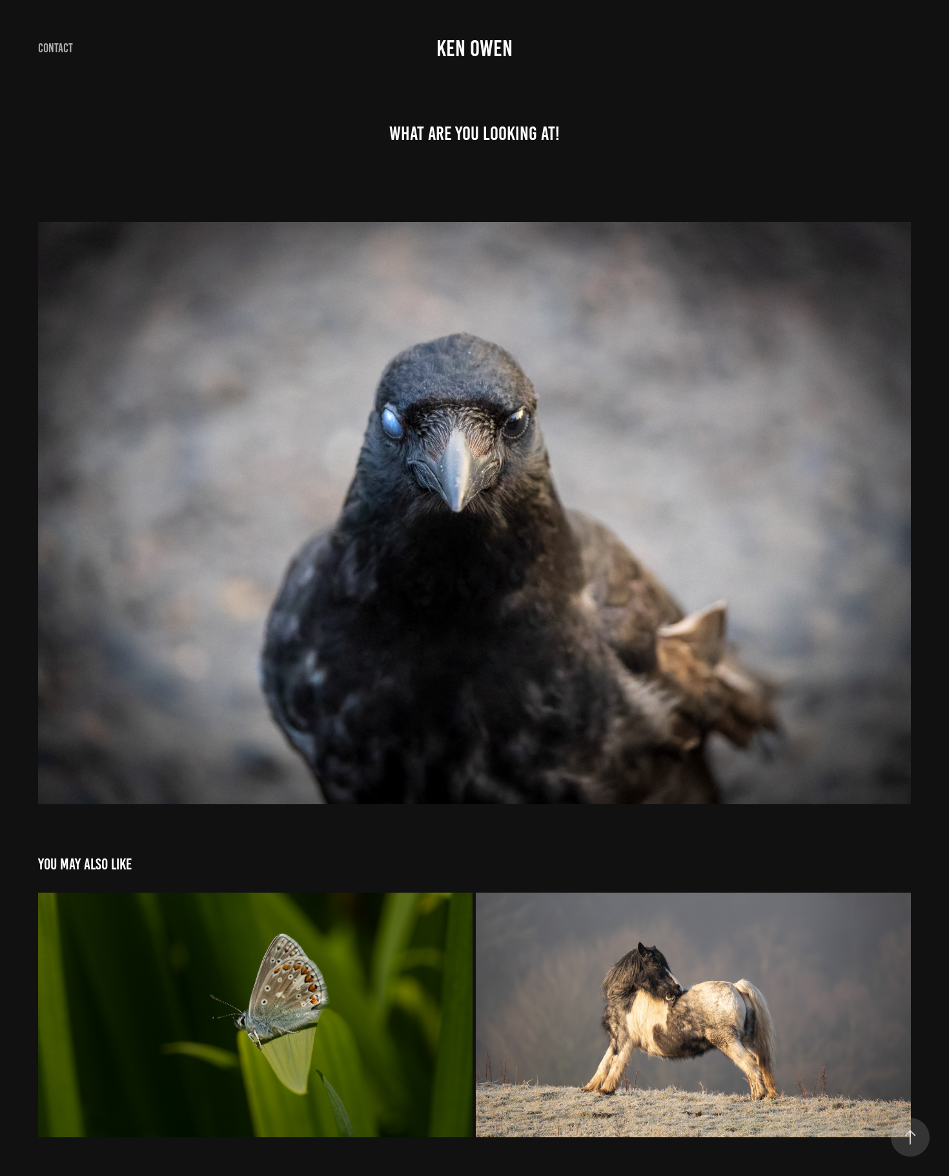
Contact (55, 48)
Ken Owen (474, 48)
